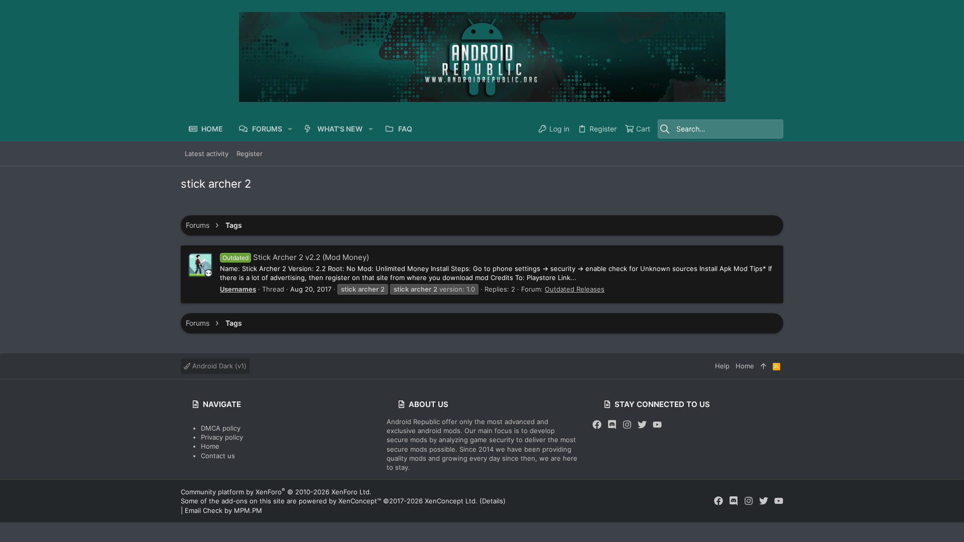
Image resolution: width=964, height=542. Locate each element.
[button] (290, 129)
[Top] (763, 365)
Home (210, 446)
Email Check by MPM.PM (223, 510)
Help (722, 366)
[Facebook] (596, 425)
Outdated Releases (575, 289)
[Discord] (612, 425)
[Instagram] (627, 425)
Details (492, 501)
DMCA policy (220, 428)
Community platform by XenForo (276, 492)
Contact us (218, 456)
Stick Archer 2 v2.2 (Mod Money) (295, 257)
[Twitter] (642, 425)
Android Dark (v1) (218, 366)
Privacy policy (222, 437)
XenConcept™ (359, 501)
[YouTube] (657, 425)
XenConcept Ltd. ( (453, 501)
